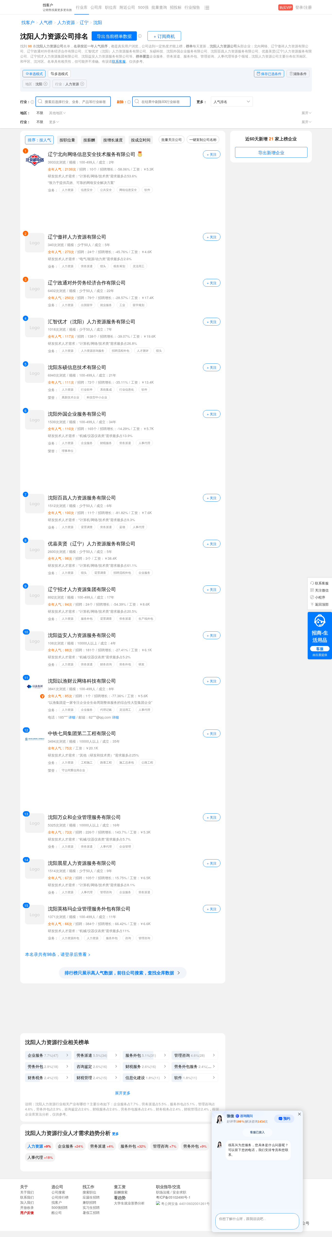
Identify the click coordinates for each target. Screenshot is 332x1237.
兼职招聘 (89, 1202)
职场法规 (163, 1192)
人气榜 (45, 22)
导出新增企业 (271, 152)
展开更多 (123, 1093)
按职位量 (67, 140)
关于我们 (27, 1192)
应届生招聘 (91, 1197)
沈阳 (97, 22)
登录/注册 (303, 7)
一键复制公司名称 (203, 139)
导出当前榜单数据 (114, 36)
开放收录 (27, 1207)
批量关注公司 (171, 139)
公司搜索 (58, 1192)
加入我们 (27, 1202)
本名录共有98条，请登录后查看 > (58, 954)
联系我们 (27, 1197)
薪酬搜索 (121, 1192)
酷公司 (57, 1212)
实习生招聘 (91, 1207)
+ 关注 (212, 154)
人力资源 (65, 22)
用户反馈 (27, 1212)
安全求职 (179, 1192)
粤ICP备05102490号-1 (173, 1197)
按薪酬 (89, 140)
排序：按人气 (39, 140)
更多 (115, 1133)
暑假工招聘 (91, 1212)
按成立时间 (140, 140)
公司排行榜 (60, 1197)
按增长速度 (113, 140)
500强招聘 (60, 1207)
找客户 (27, 22)
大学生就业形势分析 (129, 1203)
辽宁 (83, 22)
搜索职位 (89, 1192)
